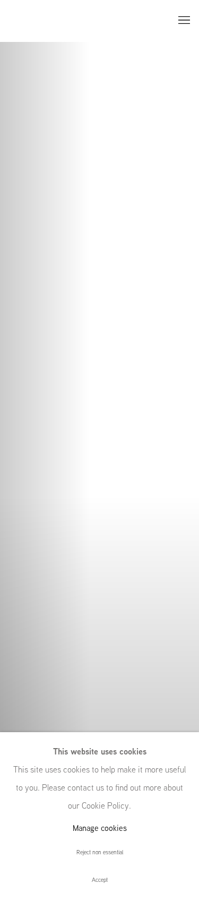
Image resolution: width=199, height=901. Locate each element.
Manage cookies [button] (100, 828)
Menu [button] (183, 21)
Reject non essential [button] (99, 852)
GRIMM (32, 21)
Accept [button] (100, 880)
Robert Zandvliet (99, 450)
